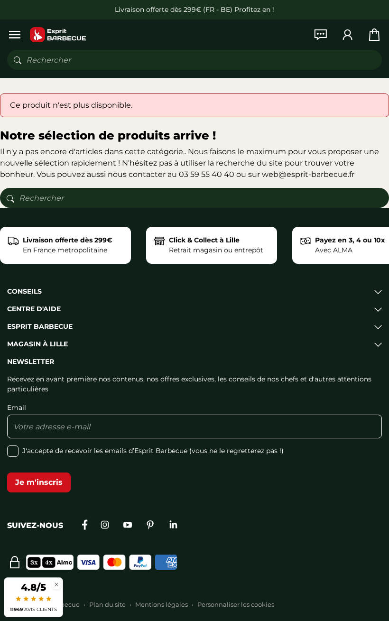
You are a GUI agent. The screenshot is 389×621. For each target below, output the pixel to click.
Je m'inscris (39, 482)
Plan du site (107, 604)
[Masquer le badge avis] (56, 584)
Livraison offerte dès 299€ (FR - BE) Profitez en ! (194, 9)
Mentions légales (161, 604)
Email (16, 407)
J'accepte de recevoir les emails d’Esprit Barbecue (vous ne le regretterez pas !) (153, 450)
